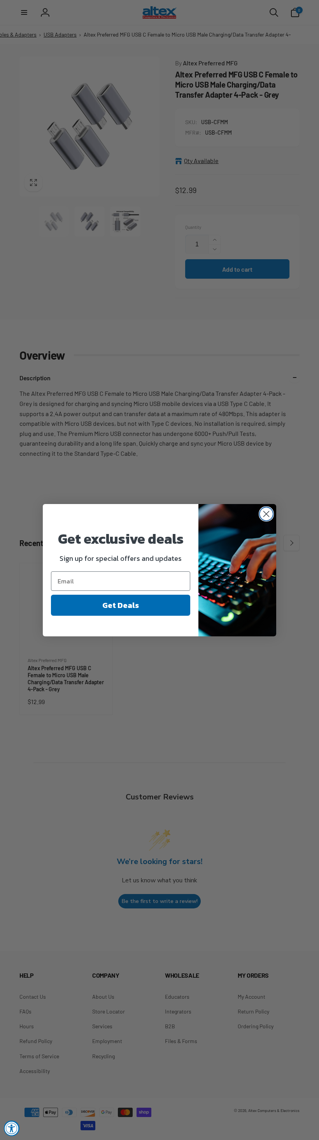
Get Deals (120, 605)
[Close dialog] (266, 514)
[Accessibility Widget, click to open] (11, 1128)
